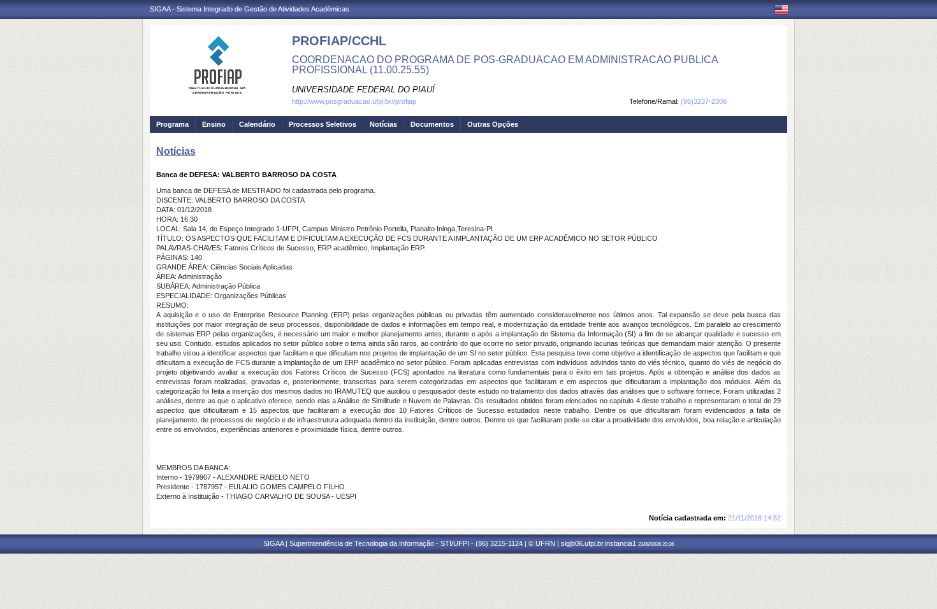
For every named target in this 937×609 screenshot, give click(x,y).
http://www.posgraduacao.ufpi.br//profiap (354, 101)
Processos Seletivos (322, 124)
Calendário (257, 124)
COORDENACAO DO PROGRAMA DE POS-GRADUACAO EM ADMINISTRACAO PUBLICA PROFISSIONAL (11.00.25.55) (505, 64)
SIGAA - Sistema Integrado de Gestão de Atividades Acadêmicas (249, 9)
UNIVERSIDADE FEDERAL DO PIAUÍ (363, 89)
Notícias (383, 124)
